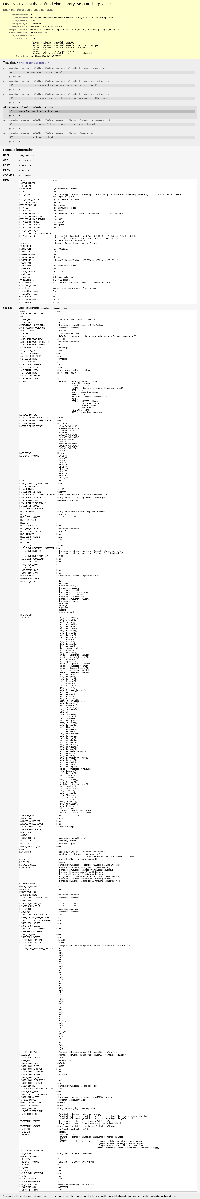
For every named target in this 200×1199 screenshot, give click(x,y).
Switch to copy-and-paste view (34, 63)
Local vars (15, 76)
